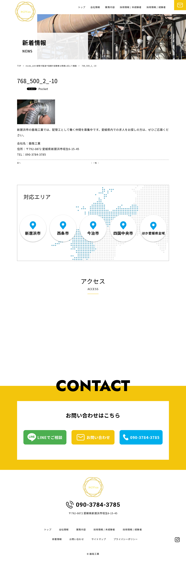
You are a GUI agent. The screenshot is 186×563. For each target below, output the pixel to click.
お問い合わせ (98, 437)
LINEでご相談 (50, 437)
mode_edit (51, 65)
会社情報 (95, 7)
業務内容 (110, 7)
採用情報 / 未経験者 (130, 7)
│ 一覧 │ (95, 163)
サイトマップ (98, 539)
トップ (81, 7)
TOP (19, 65)
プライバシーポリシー (125, 539)
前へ (19, 163)
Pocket (43, 89)
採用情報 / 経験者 (156, 7)
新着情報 (57, 539)
